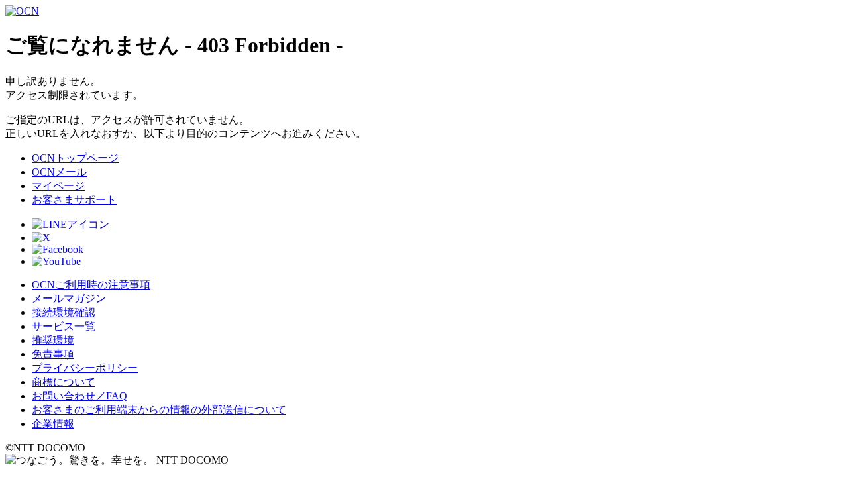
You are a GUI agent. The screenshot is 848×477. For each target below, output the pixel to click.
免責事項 (53, 354)
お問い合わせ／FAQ (79, 395)
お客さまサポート (74, 199)
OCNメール (59, 172)
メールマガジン (69, 298)
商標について (63, 382)
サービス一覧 (63, 326)
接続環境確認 (63, 312)
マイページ (58, 185)
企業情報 (53, 423)
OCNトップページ (75, 158)
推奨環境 (53, 340)
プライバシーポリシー (85, 368)
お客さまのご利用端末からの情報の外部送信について (159, 409)
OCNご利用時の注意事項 (91, 284)
